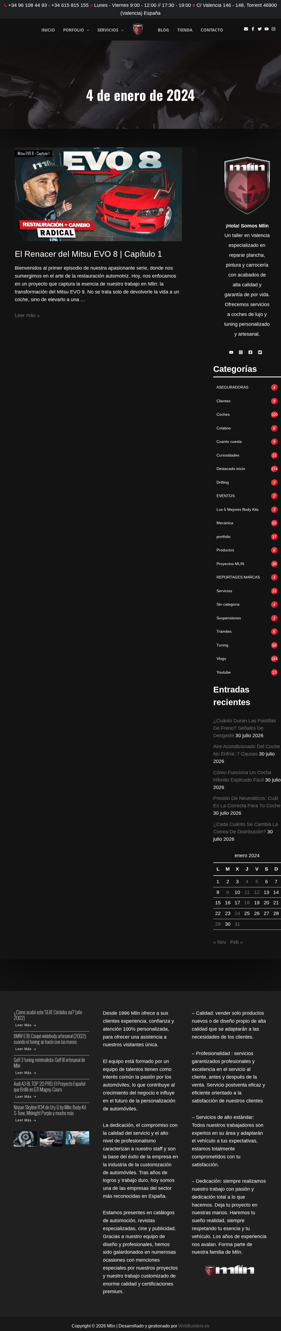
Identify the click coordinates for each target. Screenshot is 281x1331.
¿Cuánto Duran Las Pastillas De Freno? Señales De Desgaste (244, 728)
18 (247, 902)
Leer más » (27, 315)
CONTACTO (212, 30)
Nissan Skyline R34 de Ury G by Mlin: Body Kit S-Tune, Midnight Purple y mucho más (50, 1110)
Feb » (236, 942)
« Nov (219, 942)
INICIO (48, 29)
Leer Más (23, 1025)
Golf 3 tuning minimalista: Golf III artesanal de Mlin (49, 1062)
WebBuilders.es (193, 1326)
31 (237, 924)
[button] (232, 352)
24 (237, 913)
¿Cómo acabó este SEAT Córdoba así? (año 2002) (48, 1014)
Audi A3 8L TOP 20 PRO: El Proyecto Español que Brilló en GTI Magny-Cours (49, 1086)
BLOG (163, 30)
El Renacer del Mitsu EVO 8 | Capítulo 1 (88, 253)
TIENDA (184, 30)
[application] (86, 30)
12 (257, 892)
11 (247, 892)
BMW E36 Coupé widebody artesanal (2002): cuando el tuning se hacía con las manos (50, 1038)
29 (218, 924)
